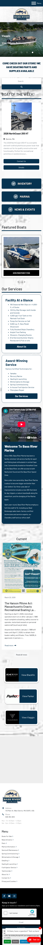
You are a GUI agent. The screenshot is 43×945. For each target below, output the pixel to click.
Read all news (21, 655)
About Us (5, 874)
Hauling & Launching (18, 379)
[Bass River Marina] (12, 796)
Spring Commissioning (19, 384)
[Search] (21, 86)
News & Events (7, 840)
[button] (10, 52)
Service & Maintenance (10, 850)
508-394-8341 (10, 817)
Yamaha (13, 373)
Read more (9, 645)
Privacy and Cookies (9, 881)
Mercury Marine (16, 376)
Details (21, 167)
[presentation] (18, 281)
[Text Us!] (34, 940)
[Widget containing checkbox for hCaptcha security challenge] (19, 913)
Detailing (5, 861)
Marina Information (8, 847)
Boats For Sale (7, 836)
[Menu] (33, 3)
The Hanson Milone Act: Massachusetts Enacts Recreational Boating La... (20, 607)
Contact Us (21, 161)
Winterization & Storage (19, 382)
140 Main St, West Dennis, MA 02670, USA (19, 811)
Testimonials (6, 871)
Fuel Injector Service (9, 867)
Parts (3, 843)
